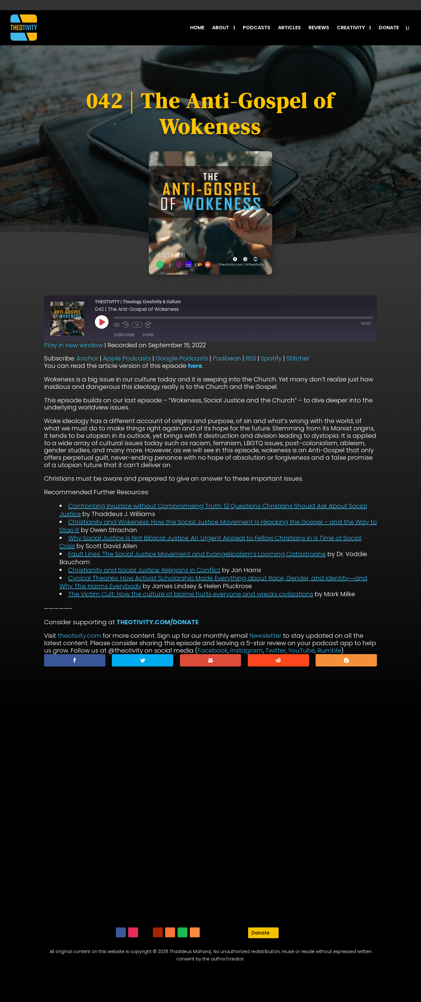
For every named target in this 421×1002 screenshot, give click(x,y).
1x (137, 325)
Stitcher (297, 358)
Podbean (227, 358)
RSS (251, 358)
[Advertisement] (210, 827)
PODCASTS (256, 28)
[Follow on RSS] (195, 932)
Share (148, 334)
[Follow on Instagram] (133, 932)
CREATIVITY (351, 28)
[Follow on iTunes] (170, 932)
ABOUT (220, 28)
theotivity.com (79, 635)
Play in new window (73, 345)
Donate (260, 933)
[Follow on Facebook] (121, 932)
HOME (197, 28)
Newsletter (265, 635)
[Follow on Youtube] (158, 932)
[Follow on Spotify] (182, 932)
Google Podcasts (182, 358)
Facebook (213, 650)
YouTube (301, 650)
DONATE (389, 28)
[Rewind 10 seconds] (126, 325)
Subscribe (124, 334)
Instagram (246, 650)
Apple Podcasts (127, 358)
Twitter (275, 650)
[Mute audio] (116, 325)
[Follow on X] (145, 932)
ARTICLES (289, 28)
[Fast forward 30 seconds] (148, 325)
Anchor (87, 358)
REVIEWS (319, 28)
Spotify (271, 358)
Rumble (329, 650)
